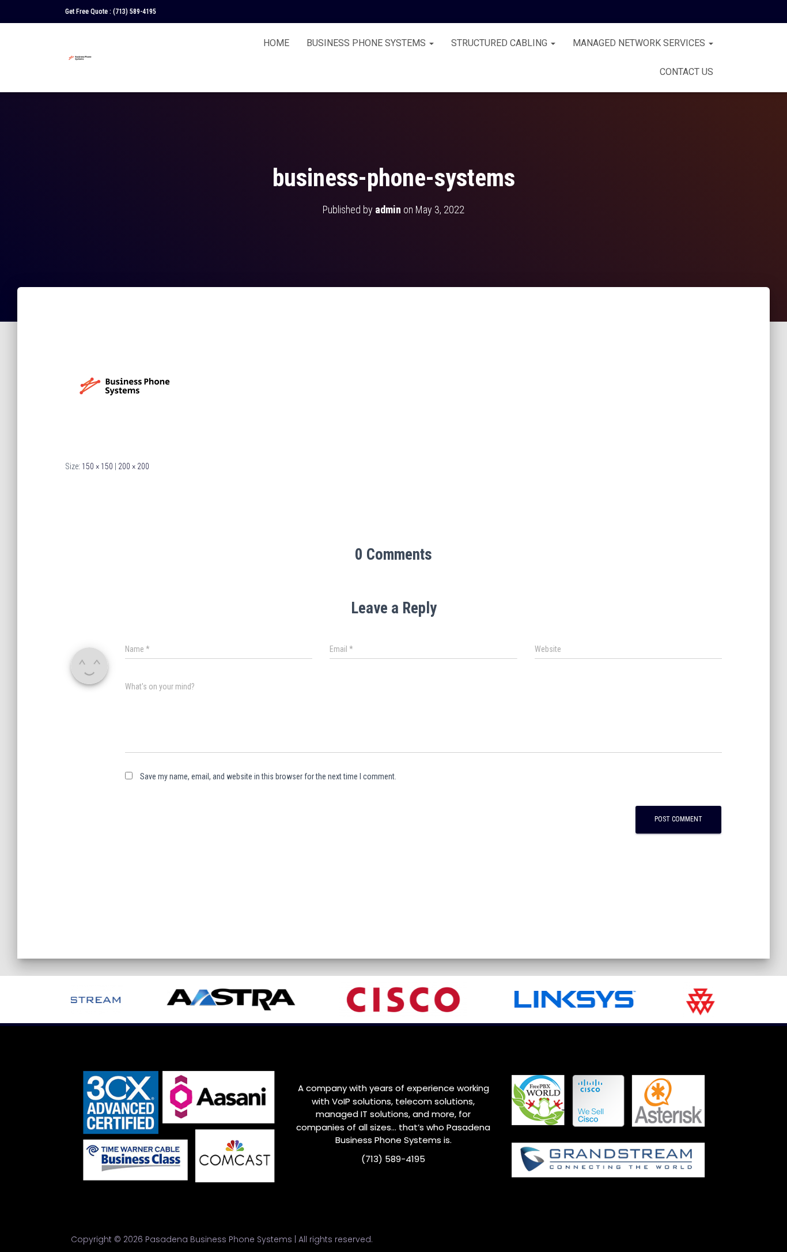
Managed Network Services (640, 42)
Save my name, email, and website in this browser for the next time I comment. (268, 776)
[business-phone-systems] (122, 384)
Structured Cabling (500, 42)
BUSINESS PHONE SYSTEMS (367, 42)
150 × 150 (97, 466)
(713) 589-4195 (134, 11)
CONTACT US (686, 71)
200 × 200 (133, 466)
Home (276, 42)
